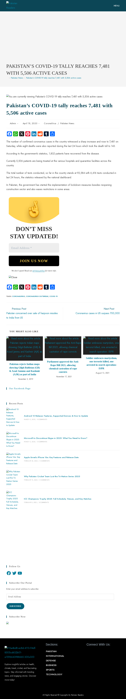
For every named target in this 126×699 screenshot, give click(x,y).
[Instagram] (105, 651)
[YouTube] (19, 573)
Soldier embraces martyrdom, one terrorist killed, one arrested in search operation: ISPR (101, 363)
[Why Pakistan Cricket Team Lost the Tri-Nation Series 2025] (13, 478)
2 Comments (44, 502)
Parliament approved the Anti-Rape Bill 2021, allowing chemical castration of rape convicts (63, 366)
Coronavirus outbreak (37, 296)
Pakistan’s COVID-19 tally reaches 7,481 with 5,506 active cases (53, 77)
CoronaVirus (50, 123)
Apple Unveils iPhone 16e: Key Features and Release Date (51, 457)
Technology (54, 674)
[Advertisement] (63, 39)
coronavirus (18, 296)
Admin (13, 123)
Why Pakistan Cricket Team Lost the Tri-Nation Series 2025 (52, 476)
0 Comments (42, 419)
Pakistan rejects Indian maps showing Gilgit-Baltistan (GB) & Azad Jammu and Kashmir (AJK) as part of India (24, 369)
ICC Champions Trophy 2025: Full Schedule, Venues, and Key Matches (57, 498)
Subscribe (15, 606)
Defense (51, 660)
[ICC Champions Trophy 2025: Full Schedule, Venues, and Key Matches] (13, 500)
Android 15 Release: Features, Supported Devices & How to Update (56, 415)
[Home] (7, 77)
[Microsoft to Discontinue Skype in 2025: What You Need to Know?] (13, 440)
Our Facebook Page (20, 388)
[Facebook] (8, 573)
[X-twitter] (94, 651)
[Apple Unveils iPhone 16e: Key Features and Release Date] (13, 459)
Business (51, 665)
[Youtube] (99, 651)
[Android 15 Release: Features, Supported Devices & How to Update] (13, 417)
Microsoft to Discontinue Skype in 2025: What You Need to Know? (55, 438)
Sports (50, 669)
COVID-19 (53, 296)
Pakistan (51, 651)
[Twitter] (14, 573)
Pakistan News (67, 123)
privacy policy (39, 271)
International (55, 656)
